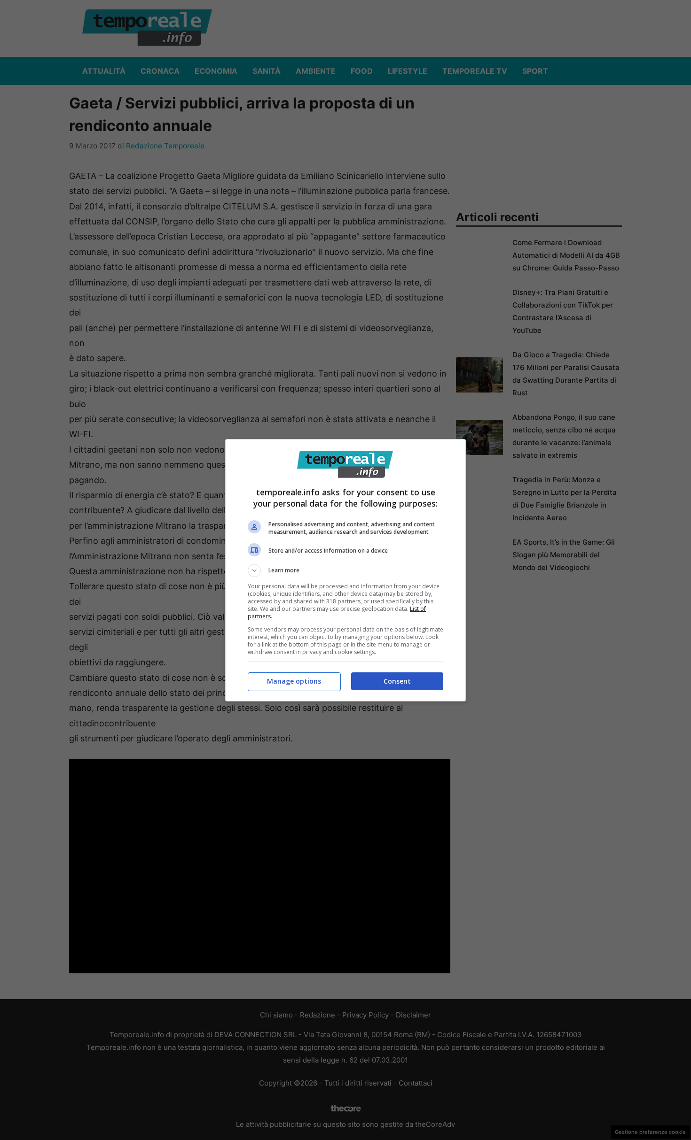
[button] (345, 570)
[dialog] (345, 570)
